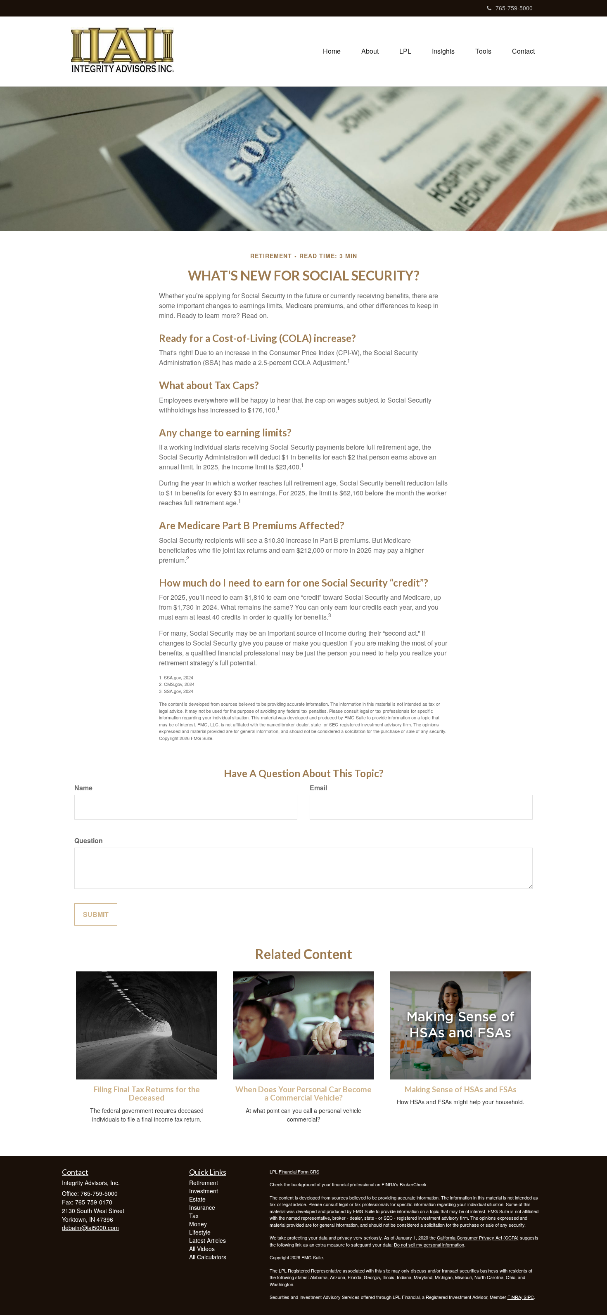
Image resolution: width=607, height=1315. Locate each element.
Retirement (203, 1182)
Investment (203, 1191)
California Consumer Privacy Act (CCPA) (478, 1237)
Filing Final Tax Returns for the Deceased (147, 1094)
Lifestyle (200, 1232)
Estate (197, 1199)
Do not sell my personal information (429, 1244)
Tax (194, 1215)
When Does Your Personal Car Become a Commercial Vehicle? (303, 1094)
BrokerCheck (413, 1184)
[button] (370, 51)
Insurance (202, 1207)
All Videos (202, 1248)
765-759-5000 (514, 8)
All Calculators (207, 1257)
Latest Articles (207, 1240)
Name (83, 787)
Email (318, 787)
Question (88, 840)
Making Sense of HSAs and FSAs (461, 1089)
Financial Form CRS (299, 1171)
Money (198, 1224)
